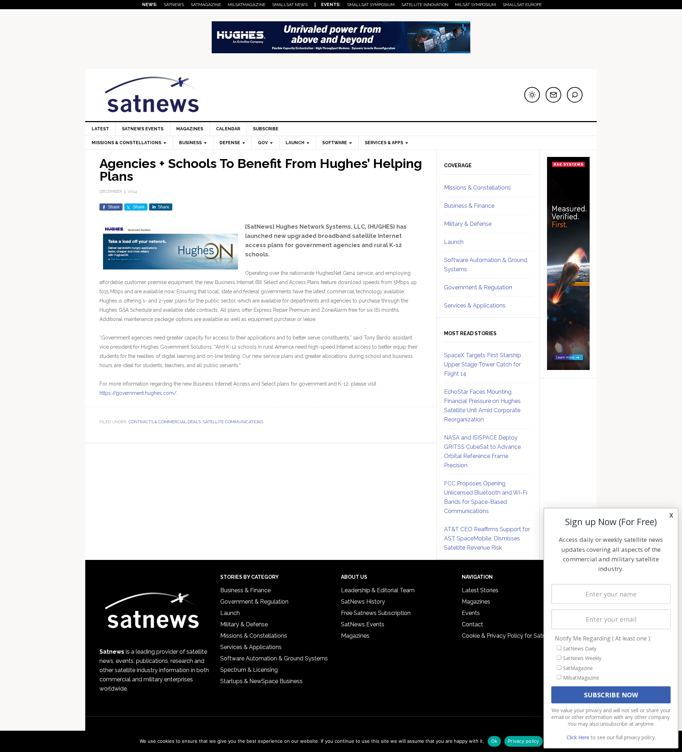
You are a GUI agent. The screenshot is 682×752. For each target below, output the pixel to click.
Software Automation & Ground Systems (274, 658)
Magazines (189, 128)
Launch (454, 242)
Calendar (228, 128)
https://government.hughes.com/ (138, 393)
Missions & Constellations (477, 187)
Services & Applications (474, 305)
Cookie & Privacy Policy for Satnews (509, 635)
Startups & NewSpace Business (261, 681)
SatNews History (363, 601)
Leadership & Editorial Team (378, 590)
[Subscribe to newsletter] (553, 95)
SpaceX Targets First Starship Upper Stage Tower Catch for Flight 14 (482, 364)
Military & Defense (468, 223)
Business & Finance (469, 205)
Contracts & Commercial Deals (165, 421)
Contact (472, 624)
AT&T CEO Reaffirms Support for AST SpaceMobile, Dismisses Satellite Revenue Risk (487, 538)
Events (471, 613)
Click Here (578, 737)
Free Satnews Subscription (376, 613)
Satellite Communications (233, 421)
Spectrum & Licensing (249, 669)
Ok (494, 741)
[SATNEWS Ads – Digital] (341, 50)
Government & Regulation (478, 287)
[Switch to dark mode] (532, 95)
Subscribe (265, 128)
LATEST (100, 128)
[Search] (575, 95)
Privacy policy (523, 741)
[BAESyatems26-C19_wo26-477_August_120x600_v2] (568, 367)
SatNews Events (142, 128)
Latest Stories (480, 590)
